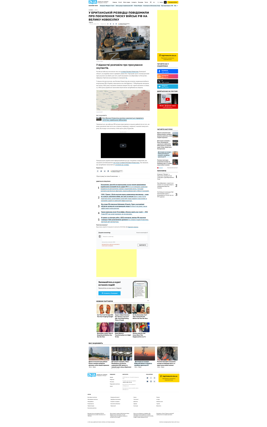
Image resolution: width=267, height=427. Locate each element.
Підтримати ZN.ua (173, 2)
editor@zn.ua (125, 389)
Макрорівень (91, 401)
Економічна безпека (115, 403)
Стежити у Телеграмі (111, 293)
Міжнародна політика (93, 399)
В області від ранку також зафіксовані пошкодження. (124, 206)
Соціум (158, 397)
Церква (135, 403)
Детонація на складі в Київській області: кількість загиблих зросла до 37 (164, 154)
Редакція (112, 379)
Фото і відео (126, 2)
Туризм (158, 403)
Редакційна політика (115, 384)
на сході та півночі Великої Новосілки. (126, 162)
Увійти (161, 2)
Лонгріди (140, 2)
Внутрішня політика (92, 397)
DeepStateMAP (99, 112)
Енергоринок (91, 403)
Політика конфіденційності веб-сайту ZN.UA (169, 422)
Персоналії (113, 405)
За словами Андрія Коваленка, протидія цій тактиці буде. (125, 220)
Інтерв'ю (134, 2)
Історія (158, 399)
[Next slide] (177, 5)
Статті (120, 2)
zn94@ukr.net (126, 386)
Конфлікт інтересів (115, 401)
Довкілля (136, 401)
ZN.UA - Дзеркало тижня (168, 106)
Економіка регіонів (92, 408)
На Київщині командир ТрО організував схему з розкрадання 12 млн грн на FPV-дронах (165, 194)
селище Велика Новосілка (130, 71)
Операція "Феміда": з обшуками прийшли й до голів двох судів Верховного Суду (165, 176)
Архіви (111, 377)
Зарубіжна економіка (116, 399)
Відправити (142, 245)
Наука (135, 397)
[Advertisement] (116, 263)
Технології (136, 399)
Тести (146, 2)
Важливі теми (93, 5)
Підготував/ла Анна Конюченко (107, 176)
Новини (115, 2)
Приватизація (91, 405)
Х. (126, 78)
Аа (165, 2)
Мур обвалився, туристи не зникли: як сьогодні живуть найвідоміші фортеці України (165, 185)
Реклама (112, 381)
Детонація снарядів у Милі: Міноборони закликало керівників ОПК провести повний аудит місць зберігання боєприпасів (164, 145)
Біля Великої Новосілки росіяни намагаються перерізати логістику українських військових (123, 119)
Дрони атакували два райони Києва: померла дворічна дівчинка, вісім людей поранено (164, 135)
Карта (111, 386)
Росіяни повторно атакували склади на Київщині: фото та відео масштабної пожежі (164, 162)
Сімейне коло (159, 401)
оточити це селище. (122, 165)
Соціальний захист (115, 397)
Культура (136, 405)
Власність (158, 405)
